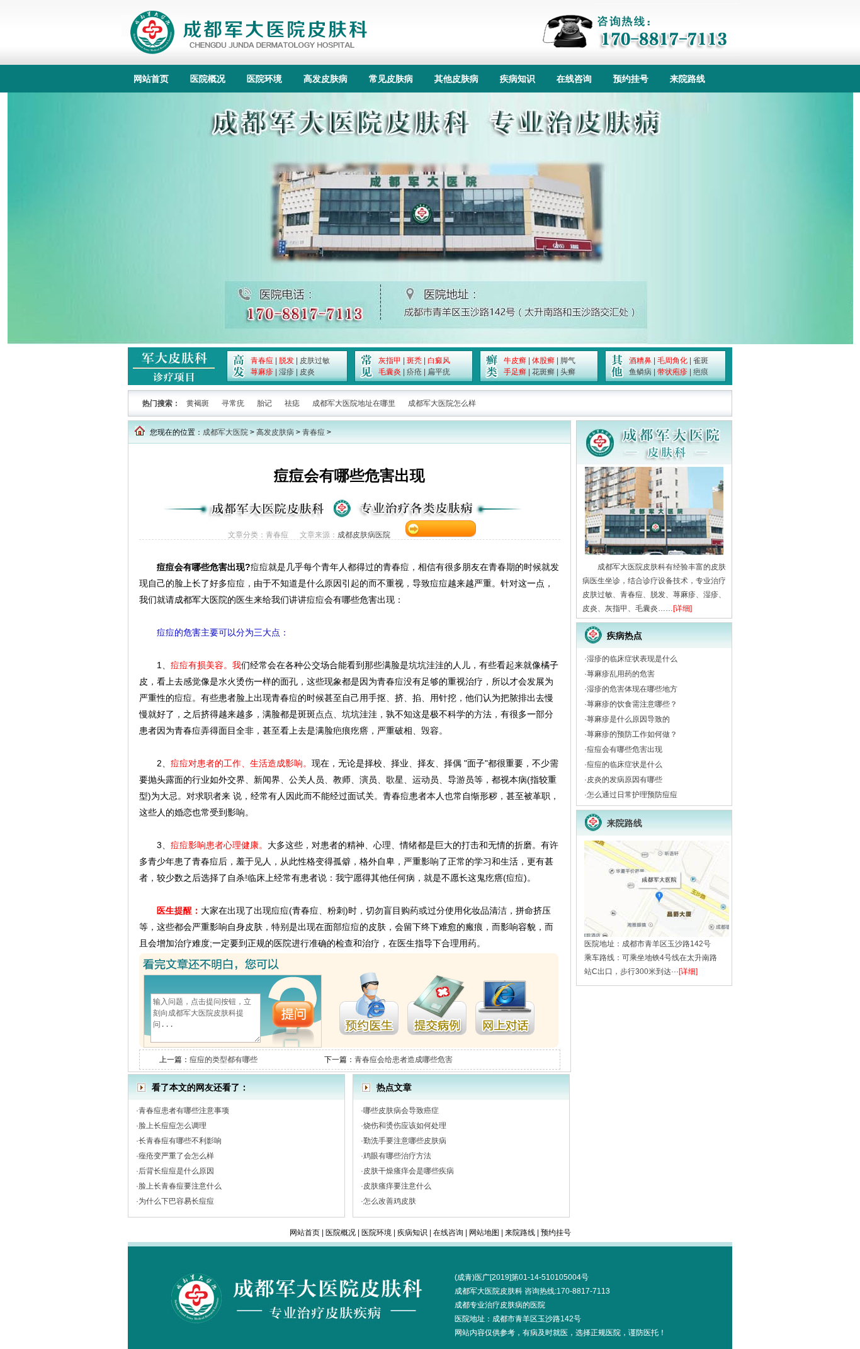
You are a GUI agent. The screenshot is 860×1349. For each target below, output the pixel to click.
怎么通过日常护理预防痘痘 (632, 794)
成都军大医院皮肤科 (489, 1291)
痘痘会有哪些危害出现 (624, 749)
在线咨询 (574, 79)
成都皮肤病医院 (363, 534)
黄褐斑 (197, 403)
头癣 (567, 371)
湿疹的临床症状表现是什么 (632, 658)
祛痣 (292, 403)
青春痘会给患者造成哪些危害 (403, 1059)
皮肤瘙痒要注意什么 (397, 1186)
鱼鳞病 (640, 371)
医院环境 (264, 79)
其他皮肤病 (456, 79)
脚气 (567, 360)
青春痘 (262, 360)
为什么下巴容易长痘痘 (176, 1201)
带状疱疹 (672, 371)
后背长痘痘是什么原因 (176, 1171)
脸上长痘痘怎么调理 (173, 1125)
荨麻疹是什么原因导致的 (628, 719)
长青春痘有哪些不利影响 (180, 1140)
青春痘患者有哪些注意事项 (184, 1110)
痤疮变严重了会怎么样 (176, 1155)
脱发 (286, 360)
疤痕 (700, 371)
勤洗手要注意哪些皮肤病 (404, 1140)
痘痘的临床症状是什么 (624, 764)
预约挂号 (630, 79)
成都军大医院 (225, 432)
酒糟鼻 (640, 360)
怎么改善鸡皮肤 (389, 1201)
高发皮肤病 (325, 79)
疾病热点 (624, 635)
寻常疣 (233, 403)
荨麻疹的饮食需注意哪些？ (632, 704)
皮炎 (307, 371)
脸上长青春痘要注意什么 (180, 1186)
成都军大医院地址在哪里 (353, 403)
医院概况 (207, 79)
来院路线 (687, 79)
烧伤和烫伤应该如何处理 (404, 1125)
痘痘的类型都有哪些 (223, 1059)
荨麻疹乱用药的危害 (621, 673)
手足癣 (515, 371)
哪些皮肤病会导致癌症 (401, 1110)
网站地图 (484, 1232)
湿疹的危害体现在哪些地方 (632, 689)
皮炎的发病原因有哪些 (624, 779)
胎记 (264, 403)
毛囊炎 (389, 371)
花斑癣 (543, 371)
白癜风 (438, 360)
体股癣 (543, 360)
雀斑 (700, 360)
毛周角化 (672, 360)
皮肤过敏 (315, 360)
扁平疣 (438, 371)
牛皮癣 (515, 360)
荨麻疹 (262, 371)
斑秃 (414, 360)
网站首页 (151, 79)
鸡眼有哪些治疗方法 (397, 1155)
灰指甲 (389, 360)
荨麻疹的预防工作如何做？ (632, 734)
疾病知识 (517, 79)
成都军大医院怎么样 (442, 403)
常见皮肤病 (391, 79)
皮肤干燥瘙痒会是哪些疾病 (408, 1171)
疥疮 (414, 371)
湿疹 (286, 371)
